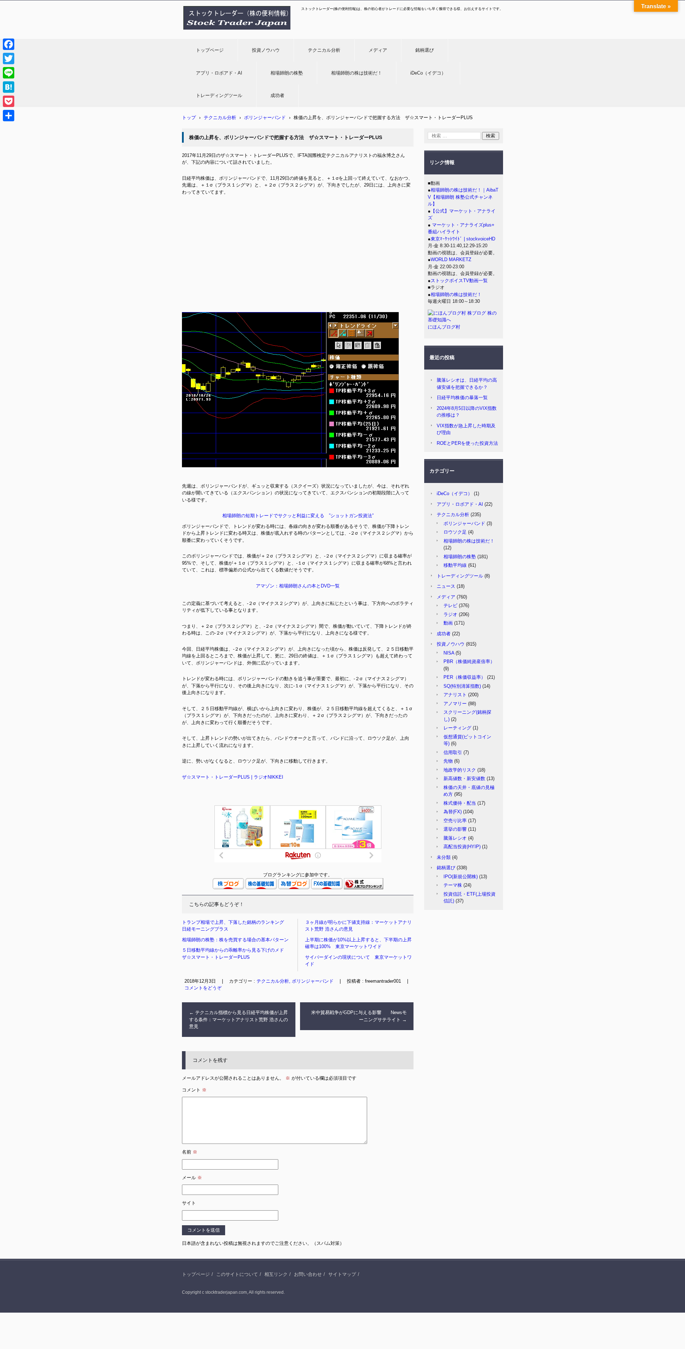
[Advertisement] (297, 254)
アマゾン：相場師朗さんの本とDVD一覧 (298, 586)
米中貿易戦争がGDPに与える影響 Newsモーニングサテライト (359, 1016)
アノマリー (455, 703)
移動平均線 (455, 565)
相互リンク (276, 1274)
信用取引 (452, 752)
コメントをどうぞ (203, 988)
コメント (194, 1090)
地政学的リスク (459, 770)
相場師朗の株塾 (286, 73)
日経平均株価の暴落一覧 (462, 397)
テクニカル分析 (324, 50)
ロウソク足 (455, 532)
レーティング (457, 728)
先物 (448, 761)
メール (192, 1177)
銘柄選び (424, 50)
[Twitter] (8, 58)
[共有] (8, 115)
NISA (448, 653)
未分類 (444, 857)
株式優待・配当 (459, 803)
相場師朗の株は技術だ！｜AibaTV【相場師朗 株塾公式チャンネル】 (463, 197)
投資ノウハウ (266, 50)
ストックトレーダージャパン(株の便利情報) (232, 33)
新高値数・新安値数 (464, 778)
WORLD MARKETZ (451, 259)
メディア (378, 50)
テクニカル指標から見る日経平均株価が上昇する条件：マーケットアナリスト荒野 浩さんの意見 (238, 1019)
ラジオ (450, 614)
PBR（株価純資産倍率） (469, 661)
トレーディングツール (219, 95)
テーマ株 (452, 885)
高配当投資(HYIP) (462, 846)
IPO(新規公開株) (460, 876)
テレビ (450, 605)
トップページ (210, 50)
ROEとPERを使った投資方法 (467, 443)
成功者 (277, 95)
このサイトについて (237, 1274)
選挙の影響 (455, 829)
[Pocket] (8, 101)
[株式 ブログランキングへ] (363, 887)
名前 (189, 1152)
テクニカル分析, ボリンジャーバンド (295, 981)
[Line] (8, 73)
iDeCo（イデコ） (428, 73)
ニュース (446, 586)
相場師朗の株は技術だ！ (356, 73)
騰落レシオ (455, 838)
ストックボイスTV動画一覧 (459, 280)
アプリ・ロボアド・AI (219, 73)
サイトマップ (342, 1274)
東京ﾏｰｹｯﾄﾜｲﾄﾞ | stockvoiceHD (463, 238)
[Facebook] (8, 44)
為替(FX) (452, 811)
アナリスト (455, 694)
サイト (189, 1203)
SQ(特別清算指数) (462, 686)
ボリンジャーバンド (464, 523)
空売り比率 (455, 820)
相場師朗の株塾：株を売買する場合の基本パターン (235, 939)
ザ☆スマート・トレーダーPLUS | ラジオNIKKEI (232, 777)
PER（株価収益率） (464, 677)
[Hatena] (8, 87)
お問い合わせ (308, 1274)
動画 (448, 623)
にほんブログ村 (444, 327)
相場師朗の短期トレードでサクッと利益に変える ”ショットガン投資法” (298, 515)
